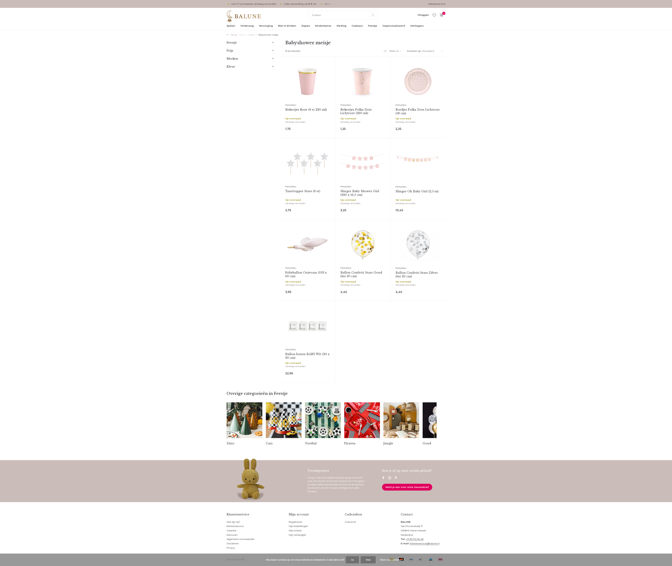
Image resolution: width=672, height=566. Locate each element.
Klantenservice (436, 3)
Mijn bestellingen (298, 526)
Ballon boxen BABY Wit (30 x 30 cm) (307, 355)
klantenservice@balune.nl (424, 543)
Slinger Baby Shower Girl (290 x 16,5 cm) (359, 193)
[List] (385, 51)
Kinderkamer (323, 25)
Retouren (232, 534)
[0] (440, 15)
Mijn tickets (295, 530)
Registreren (295, 521)
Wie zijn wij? (233, 521)
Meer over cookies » (391, 559)
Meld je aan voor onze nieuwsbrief (407, 487)
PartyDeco (290, 105)
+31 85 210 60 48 (415, 539)
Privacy (231, 547)
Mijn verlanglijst (297, 534)
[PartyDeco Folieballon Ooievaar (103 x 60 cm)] (307, 244)
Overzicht (350, 521)
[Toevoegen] (322, 128)
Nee (368, 559)
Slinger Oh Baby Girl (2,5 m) (417, 191)
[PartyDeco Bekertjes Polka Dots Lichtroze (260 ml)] (362, 81)
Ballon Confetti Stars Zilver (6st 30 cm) (417, 274)
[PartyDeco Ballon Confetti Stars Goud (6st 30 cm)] (362, 244)
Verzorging (266, 25)
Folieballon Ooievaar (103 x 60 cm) (306, 274)
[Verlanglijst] (434, 15)
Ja (352, 559)
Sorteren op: (414, 51)
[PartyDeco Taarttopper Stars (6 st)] (307, 163)
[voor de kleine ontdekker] (248, 15)
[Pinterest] (396, 478)
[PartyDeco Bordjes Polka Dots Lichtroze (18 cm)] (418, 82)
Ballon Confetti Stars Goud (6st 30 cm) (361, 274)
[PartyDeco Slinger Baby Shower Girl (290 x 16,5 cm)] (362, 163)
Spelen (231, 25)
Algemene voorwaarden (241, 539)
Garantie (231, 530)
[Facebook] (383, 478)
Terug (233, 34)
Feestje (372, 25)
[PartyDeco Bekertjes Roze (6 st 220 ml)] (307, 81)
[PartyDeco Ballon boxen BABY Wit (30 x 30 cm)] (307, 326)
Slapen (305, 25)
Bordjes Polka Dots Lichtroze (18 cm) (418, 111)
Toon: (392, 51)
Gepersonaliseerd (393, 25)
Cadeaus (357, 25)
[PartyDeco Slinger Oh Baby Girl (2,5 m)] (418, 163)
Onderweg (247, 25)
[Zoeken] (373, 15)
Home (242, 34)
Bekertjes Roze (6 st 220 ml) (306, 109)
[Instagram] (389, 478)
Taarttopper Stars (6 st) (302, 191)
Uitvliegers (417, 25)
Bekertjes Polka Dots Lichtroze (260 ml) (356, 111)
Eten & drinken (287, 25)
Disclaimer (233, 543)
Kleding (341, 25)
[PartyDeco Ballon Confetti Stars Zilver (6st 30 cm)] (418, 245)
